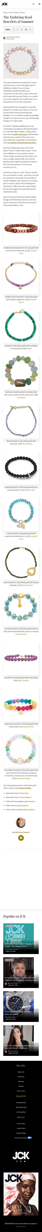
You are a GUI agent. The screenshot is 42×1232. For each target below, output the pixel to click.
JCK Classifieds (21, 1112)
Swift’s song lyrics (20, 134)
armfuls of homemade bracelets (23, 142)
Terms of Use (21, 1091)
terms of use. (21, 1226)
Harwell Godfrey (24, 778)
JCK (5, 4)
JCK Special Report (24, 797)
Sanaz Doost (28, 585)
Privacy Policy (21, 1124)
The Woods (21, 397)
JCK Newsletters (21, 1102)
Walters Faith (30, 490)
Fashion (22, 12)
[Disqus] (21, 879)
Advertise (21, 1081)
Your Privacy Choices (21, 1138)
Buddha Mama (21, 634)
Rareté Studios (25, 788)
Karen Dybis (14, 983)
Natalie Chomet (13, 949)
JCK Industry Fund (21, 1107)
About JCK (21, 1072)
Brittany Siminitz (14, 37)
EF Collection (27, 444)
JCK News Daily (23, 793)
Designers (9, 1028)
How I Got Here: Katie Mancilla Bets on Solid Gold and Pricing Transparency (21, 1046)
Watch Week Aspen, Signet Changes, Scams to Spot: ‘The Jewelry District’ (20, 945)
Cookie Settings (21, 1133)
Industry (9, 926)
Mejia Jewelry (23, 680)
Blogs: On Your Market (11, 12)
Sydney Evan (29, 726)
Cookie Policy (21, 1128)
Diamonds (9, 994)
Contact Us (21, 1077)
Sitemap (21, 1086)
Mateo (29, 348)
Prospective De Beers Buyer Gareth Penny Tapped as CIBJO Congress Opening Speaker (21, 979)
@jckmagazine (29, 801)
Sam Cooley (11, 1017)
